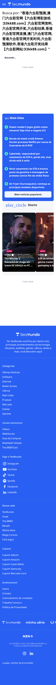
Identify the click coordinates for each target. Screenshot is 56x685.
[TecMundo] (11, 622)
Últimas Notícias (11, 372)
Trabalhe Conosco (12, 602)
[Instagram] (24, 653)
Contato (6, 593)
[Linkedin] (31, 653)
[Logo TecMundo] (19, 4)
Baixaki (6, 525)
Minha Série (8, 530)
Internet (6, 381)
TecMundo (8, 512)
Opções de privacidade (17, 662)
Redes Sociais (9, 386)
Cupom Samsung (11, 568)
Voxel (5, 516)
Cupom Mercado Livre (14, 573)
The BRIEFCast (10, 447)
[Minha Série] (35, 622)
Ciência (6, 390)
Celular (6, 409)
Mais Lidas (8, 395)
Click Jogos (8, 539)
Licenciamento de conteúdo (17, 598)
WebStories (8, 433)
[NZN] (28, 636)
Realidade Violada (12, 443)
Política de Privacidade (14, 607)
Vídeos (6, 429)
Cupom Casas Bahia (13, 564)
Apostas (6, 413)
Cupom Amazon (11, 559)
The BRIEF (7, 521)
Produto (6, 399)
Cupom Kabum (10, 555)
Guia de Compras (11, 438)
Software (7, 377)
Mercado (7, 404)
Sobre (5, 588)
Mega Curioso (10, 534)
